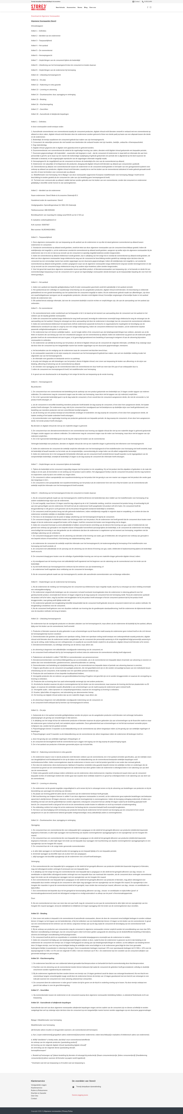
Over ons (92, 7)
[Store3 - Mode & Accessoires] (40, 7)
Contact (34, 1098)
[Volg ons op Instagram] (150, 7)
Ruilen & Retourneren (39, 1090)
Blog (85, 7)
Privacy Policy (67, 1111)
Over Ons (34, 1096)
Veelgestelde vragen (38, 1085)
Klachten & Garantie (38, 1093)
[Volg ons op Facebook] (148, 7)
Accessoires (71, 7)
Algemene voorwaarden (52, 1111)
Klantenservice (36, 1088)
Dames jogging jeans (80, 1095)
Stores (80, 7)
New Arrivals (60, 7)
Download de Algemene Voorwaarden (45, 16)
